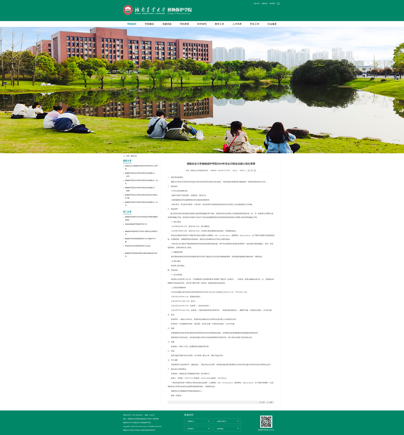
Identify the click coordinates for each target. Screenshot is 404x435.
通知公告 (134, 156)
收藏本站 (265, 3)
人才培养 (237, 24)
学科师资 (184, 24)
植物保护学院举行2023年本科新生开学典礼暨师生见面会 (141, 218)
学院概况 (149, 24)
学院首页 (131, 24)
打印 (263, 402)
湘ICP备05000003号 (148, 430)
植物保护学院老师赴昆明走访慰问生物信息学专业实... (141, 254)
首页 (127, 156)
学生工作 (254, 24)
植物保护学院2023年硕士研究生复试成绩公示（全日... (141, 203)
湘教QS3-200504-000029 (131, 430)
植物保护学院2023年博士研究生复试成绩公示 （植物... (140, 189)
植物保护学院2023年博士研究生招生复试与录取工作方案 (141, 196)
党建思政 (167, 24)
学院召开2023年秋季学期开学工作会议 (137, 246)
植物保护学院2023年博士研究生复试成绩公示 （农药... (140, 174)
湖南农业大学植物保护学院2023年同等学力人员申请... (141, 167)
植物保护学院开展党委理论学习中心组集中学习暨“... (140, 240)
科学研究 (202, 24)
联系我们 (273, 3)
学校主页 (257, 3)
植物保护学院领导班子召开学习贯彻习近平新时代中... (141, 233)
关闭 (270, 402)
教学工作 (219, 24)
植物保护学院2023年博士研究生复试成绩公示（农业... (141, 182)
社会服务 (272, 24)
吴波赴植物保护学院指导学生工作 (136, 224)
